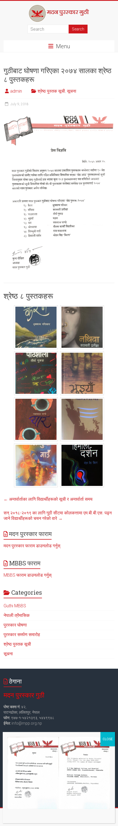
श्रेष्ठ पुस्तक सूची (51, 91)
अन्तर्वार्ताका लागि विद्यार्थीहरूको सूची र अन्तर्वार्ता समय (48, 499)
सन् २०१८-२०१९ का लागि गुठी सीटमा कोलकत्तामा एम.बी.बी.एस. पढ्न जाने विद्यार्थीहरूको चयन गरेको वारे (58, 515)
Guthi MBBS (15, 605)
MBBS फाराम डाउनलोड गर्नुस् (28, 575)
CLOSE (108, 739)
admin (16, 91)
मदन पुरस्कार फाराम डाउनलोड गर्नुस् (32, 545)
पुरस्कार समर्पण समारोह (22, 634)
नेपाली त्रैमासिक (17, 615)
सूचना (71, 91)
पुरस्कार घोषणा (15, 625)
